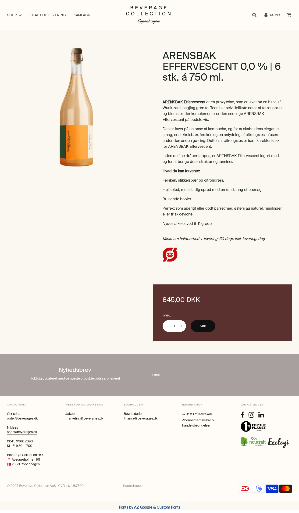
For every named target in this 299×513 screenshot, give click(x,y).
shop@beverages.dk (22, 432)
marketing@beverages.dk (84, 418)
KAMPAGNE (83, 15)
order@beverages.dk (22, 418)
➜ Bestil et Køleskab (197, 414)
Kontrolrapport (134, 486)
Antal (167, 315)
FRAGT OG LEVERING (48, 15)
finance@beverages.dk (140, 418)
